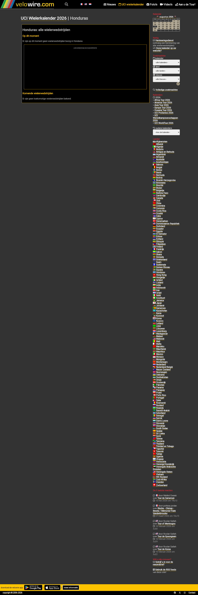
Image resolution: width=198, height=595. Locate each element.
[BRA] (154, 185)
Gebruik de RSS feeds (165, 569)
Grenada (160, 257)
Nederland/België (164, 367)
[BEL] (154, 167)
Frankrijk (160, 249)
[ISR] (154, 293)
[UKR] (154, 374)
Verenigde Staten (164, 472)
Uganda (159, 456)
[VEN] (154, 461)
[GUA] (154, 264)
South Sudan (162, 428)
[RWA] (154, 408)
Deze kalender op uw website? (164, 49)
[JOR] (154, 305)
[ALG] (154, 146)
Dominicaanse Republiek (167, 223)
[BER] (154, 175)
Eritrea (159, 236)
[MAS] (154, 339)
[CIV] (154, 298)
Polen (159, 392)
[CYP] (154, 218)
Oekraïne (160, 374)
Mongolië (160, 359)
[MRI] (154, 351)
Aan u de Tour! (186, 4)
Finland (159, 246)
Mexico (159, 354)
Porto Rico (161, 395)
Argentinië (161, 154)
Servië (159, 418)
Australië (160, 159)
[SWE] (154, 482)
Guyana (159, 270)
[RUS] (154, 405)
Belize (159, 170)
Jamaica (160, 300)
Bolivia (159, 177)
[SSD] (154, 428)
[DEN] (154, 221)
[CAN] (154, 198)
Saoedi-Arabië (163, 410)
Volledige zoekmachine (167, 90)
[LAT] (154, 323)
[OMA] (154, 380)
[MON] (154, 357)
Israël (158, 293)
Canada (159, 198)
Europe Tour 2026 (162, 107)
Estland (159, 239)
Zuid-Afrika (161, 479)
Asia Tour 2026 (161, 105)
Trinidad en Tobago (165, 446)
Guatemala (161, 264)
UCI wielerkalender (132, 4)
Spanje (159, 431)
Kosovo (159, 321)
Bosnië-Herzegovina (166, 180)
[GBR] (154, 464)
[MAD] (154, 333)
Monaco (160, 357)
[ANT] (154, 152)
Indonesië (161, 287)
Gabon (159, 252)
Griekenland (161, 259)
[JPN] (154, 303)
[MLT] (154, 344)
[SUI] (154, 485)
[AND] (154, 149)
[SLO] (154, 423)
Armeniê (160, 157)
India (158, 285)
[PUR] (154, 395)
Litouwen (160, 328)
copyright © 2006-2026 (12, 593)
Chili (158, 200)
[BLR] (154, 477)
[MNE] (154, 362)
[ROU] (154, 403)
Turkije (159, 454)
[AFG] (154, 141)
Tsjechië (160, 449)
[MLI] (154, 341)
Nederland (161, 364)
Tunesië (160, 451)
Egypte (159, 231)
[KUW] (154, 316)
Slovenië (160, 423)
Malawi (159, 336)
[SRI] (154, 433)
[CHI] (154, 200)
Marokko (160, 346)
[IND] (154, 285)
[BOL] (154, 177)
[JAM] (154, 300)
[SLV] (154, 234)
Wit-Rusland (162, 477)
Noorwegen (161, 372)
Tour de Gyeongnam (167, 536)
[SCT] (154, 413)
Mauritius (160, 351)
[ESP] (154, 431)
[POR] (154, 397)
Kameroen (161, 308)
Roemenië (161, 403)
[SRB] (154, 418)
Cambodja (160, 195)
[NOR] (154, 372)
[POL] (154, 392)
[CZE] (154, 449)
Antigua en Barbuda (165, 152)
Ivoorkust (160, 298)
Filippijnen (161, 244)
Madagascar (162, 333)
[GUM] (154, 262)
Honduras (160, 272)
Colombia (160, 205)
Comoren (160, 208)
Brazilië (159, 185)
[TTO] (154, 446)
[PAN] (154, 387)
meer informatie (71, 588)
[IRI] (154, 290)
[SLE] (154, 420)
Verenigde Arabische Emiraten (164, 468)
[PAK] (154, 385)
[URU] (154, 459)
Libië (158, 326)
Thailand (160, 443)
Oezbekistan (162, 377)
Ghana (159, 254)
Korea (159, 318)
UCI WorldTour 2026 (163, 123)
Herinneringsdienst (164, 40)
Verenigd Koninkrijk (165, 464)
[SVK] (154, 426)
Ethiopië (160, 241)
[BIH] (154, 180)
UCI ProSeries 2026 (163, 113)
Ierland (159, 280)
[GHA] (154, 254)
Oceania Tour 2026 (163, 110)
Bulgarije (160, 190)
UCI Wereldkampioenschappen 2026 (165, 118)
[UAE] (154, 466)
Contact (192, 593)
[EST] (154, 239)
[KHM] (154, 195)
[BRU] (154, 188)
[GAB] (154, 252)
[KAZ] (154, 310)
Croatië (159, 213)
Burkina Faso (162, 193)
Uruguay (160, 459)
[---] (154, 367)
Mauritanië (161, 349)
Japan (159, 303)
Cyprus (159, 218)
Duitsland (160, 226)
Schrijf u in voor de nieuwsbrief (163, 563)
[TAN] (154, 441)
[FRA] (154, 249)
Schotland (160, 413)
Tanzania (160, 441)
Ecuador (160, 228)
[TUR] (154, 454)
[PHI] (154, 244)
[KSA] (154, 410)
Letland (159, 323)
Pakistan (160, 385)
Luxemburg (161, 331)
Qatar (158, 400)
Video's (167, 4)
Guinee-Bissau (163, 267)
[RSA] (154, 479)
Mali (158, 341)
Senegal (160, 415)
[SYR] (154, 436)
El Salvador (161, 234)
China (158, 203)
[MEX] (154, 354)
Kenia (158, 313)
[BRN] (154, 164)
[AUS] (154, 159)
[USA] (154, 472)
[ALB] (154, 144)
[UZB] (154, 377)
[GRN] (154, 257)
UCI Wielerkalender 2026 (44, 18)
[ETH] (154, 241)
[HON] (154, 272)
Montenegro (162, 362)
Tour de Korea (164, 549)
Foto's (153, 4)
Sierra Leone (162, 420)
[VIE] (154, 474)
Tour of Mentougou (166, 523)
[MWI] (154, 336)
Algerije (159, 146)
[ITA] (154, 295)
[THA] (154, 443)
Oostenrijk (161, 382)
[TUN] (154, 451)
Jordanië (160, 305)
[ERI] (154, 236)
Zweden (160, 482)
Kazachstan (161, 310)
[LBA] (154, 326)
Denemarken (162, 221)
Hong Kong (161, 275)
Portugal (160, 397)
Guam (158, 262)
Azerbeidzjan (162, 162)
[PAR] (154, 390)
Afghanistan (161, 141)
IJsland (159, 282)
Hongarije (160, 277)
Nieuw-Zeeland (163, 369)
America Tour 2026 (163, 102)
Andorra (159, 149)
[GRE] (154, 259)
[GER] (154, 226)
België (159, 167)
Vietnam (160, 474)
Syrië (158, 436)
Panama (160, 387)
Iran (158, 290)
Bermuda (160, 175)
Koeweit (160, 316)
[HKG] (154, 275)
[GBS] (154, 267)
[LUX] (154, 331)
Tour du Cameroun (166, 498)
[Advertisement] (85, 69)
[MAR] (154, 346)
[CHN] (154, 203)
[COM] (154, 208)
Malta (158, 344)
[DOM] (154, 223)
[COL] (154, 205)
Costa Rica (161, 211)
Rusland (160, 405)
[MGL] (154, 359)
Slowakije (160, 426)
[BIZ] (154, 170)
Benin (158, 172)
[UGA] (154, 456)
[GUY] (154, 270)
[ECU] (154, 228)
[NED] (154, 364)
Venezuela (161, 461)
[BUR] (154, 193)
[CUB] (154, 216)
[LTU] (154, 328)
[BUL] (154, 190)
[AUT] (154, 382)
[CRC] (154, 211)
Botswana (160, 182)
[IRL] (154, 280)
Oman (158, 380)
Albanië (159, 144)
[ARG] (154, 154)
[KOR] (154, 318)
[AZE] (154, 162)
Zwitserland (161, 485)
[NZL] (154, 369)
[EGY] (154, 231)
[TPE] (154, 438)
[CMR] (154, 308)
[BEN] (154, 172)
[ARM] (154, 157)
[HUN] (154, 277)
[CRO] (154, 213)
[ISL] (154, 282)
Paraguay (160, 390)
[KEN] (154, 313)
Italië (158, 295)
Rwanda (160, 408)
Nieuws (111, 4)
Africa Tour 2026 (162, 100)
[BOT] (154, 182)
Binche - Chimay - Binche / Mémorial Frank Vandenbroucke (164, 511)
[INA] (154, 287)
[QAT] (154, 400)
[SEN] (154, 415)
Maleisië (160, 339)
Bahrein (159, 164)
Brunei (159, 188)
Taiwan (159, 438)
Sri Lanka (160, 433)
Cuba (158, 216)
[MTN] (154, 349)
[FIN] (154, 246)
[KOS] (154, 321)
